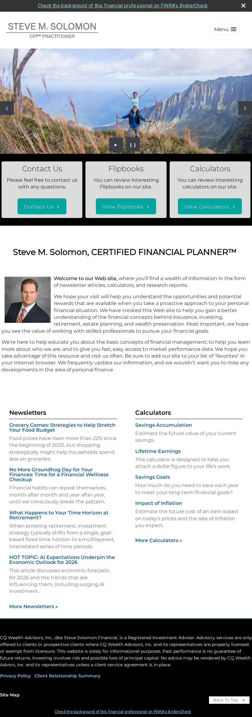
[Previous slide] (7, 108)
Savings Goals (152, 477)
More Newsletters (33, 606)
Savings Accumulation (163, 425)
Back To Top (226, 700)
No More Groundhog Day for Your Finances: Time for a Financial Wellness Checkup (58, 474)
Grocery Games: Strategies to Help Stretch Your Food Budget (62, 427)
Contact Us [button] (39, 207)
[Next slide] (245, 108)
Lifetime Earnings (158, 451)
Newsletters (27, 412)
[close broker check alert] (243, 5)
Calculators (153, 412)
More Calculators (158, 540)
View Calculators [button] (206, 207)
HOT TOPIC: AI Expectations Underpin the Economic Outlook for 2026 (62, 559)
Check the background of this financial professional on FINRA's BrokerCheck (123, 6)
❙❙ (133, 144)
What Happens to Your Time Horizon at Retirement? (58, 515)
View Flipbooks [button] (123, 207)
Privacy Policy (15, 676)
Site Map (10, 695)
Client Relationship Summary (67, 676)
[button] (225, 29)
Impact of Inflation (158, 503)
